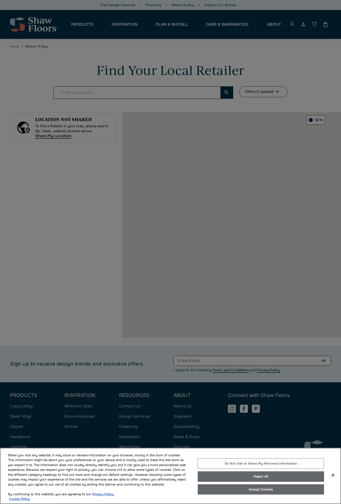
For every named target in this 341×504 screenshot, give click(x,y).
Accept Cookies (261, 489)
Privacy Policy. (103, 494)
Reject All (261, 476)
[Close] (333, 475)
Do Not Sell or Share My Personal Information (261, 464)
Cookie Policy (19, 499)
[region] (170, 476)
